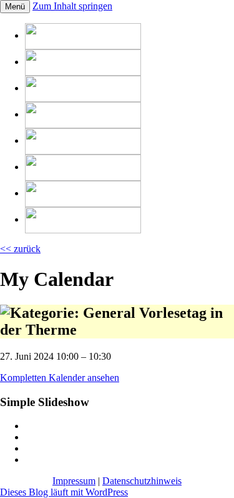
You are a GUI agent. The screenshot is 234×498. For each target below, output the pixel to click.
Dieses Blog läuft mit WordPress (64, 492)
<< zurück (20, 248)
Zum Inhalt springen (72, 6)
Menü (15, 6)
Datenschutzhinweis (142, 480)
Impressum (73, 480)
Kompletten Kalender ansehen (59, 377)
